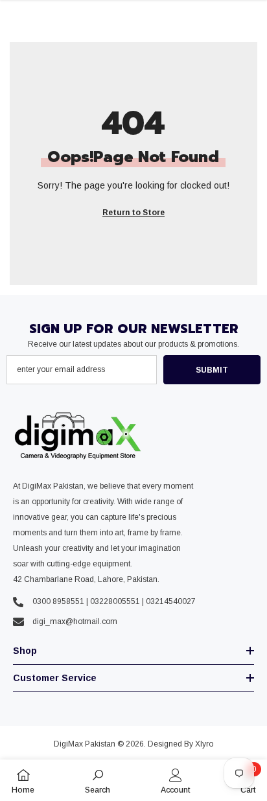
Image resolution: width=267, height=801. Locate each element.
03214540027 (171, 601)
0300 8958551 (58, 601)
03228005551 (115, 601)
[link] (97, 780)
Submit (212, 370)
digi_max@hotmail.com (74, 621)
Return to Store (133, 212)
